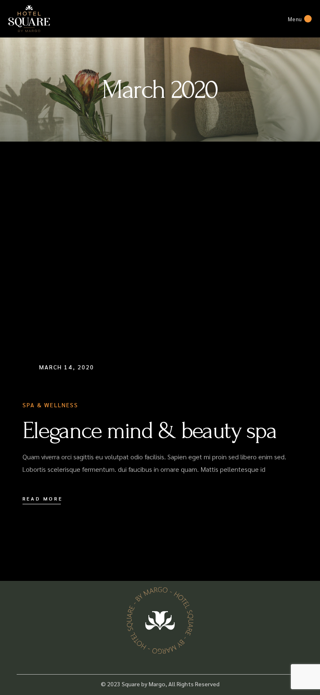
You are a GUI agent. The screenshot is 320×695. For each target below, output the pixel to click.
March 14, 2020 (66, 367)
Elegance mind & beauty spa (149, 430)
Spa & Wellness (50, 405)
